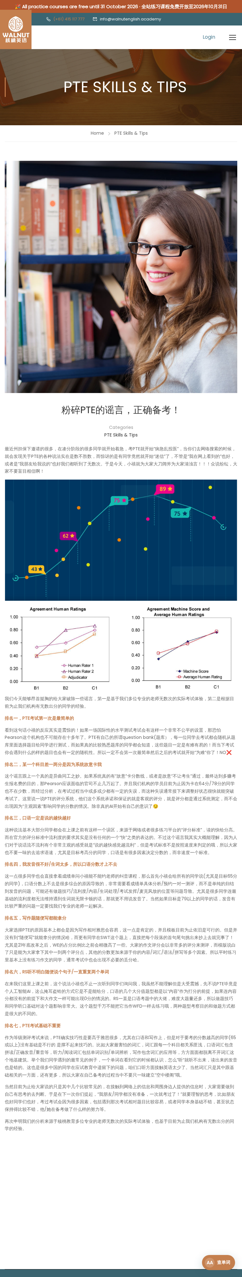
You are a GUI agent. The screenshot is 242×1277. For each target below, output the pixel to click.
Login (209, 37)
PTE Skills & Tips (131, 133)
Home (97, 133)
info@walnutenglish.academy (130, 19)
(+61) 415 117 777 (68, 19)
